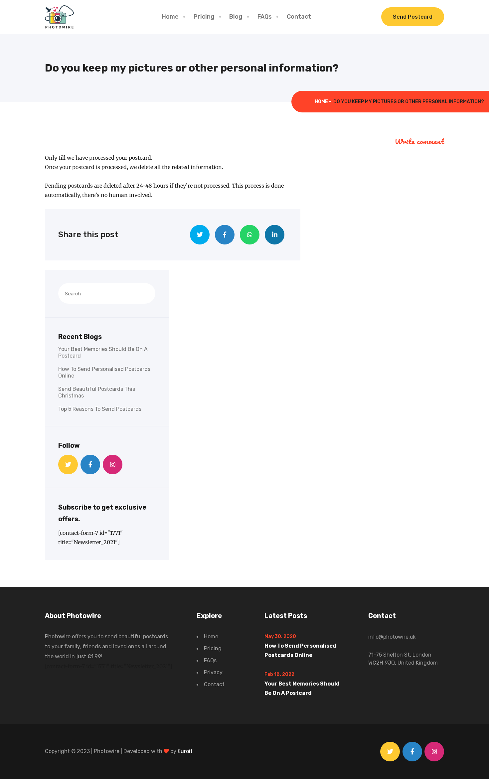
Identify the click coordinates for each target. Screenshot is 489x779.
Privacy (213, 672)
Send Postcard (412, 17)
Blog (235, 16)
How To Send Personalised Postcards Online (104, 372)
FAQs (264, 16)
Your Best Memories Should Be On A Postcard (103, 352)
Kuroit (185, 751)
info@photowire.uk (391, 637)
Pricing (204, 16)
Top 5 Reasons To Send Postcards (99, 409)
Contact (299, 16)
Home (170, 16)
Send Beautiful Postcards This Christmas (96, 392)
